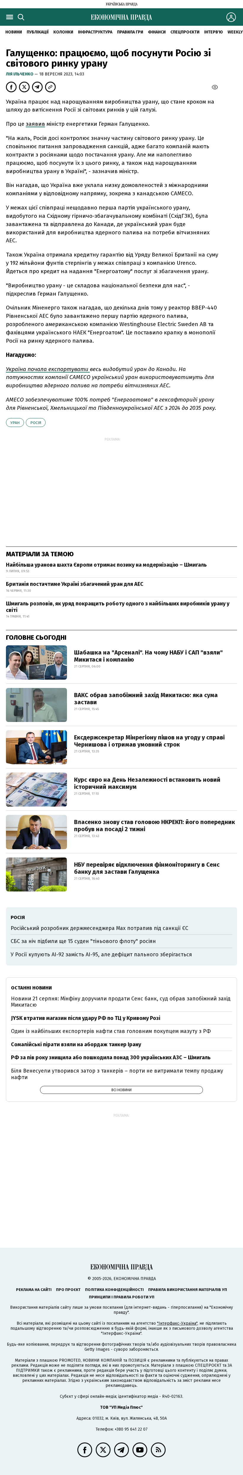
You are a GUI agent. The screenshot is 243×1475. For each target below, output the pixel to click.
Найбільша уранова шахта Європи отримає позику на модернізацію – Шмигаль (106, 565)
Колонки (63, 32)
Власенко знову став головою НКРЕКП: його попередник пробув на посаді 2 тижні (154, 825)
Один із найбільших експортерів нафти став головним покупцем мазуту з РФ (111, 1031)
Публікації (38, 32)
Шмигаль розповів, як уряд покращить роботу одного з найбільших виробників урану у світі (117, 606)
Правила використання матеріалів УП (187, 1289)
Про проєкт (68, 1289)
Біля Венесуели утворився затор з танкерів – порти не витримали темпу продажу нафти (117, 1074)
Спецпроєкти (184, 32)
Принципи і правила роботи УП (121, 1297)
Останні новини (31, 988)
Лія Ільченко (20, 74)
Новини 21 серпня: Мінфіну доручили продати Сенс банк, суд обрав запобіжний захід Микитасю (121, 1001)
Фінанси (157, 32)
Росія (35, 422)
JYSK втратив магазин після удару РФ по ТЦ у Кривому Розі (85, 1018)
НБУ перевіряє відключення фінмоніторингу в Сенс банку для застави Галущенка (147, 868)
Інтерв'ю (213, 32)
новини (13, 32)
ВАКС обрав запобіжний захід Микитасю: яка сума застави (146, 698)
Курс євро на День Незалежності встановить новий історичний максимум (147, 783)
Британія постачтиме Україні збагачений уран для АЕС (74, 584)
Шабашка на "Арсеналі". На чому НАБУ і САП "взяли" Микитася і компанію (148, 656)
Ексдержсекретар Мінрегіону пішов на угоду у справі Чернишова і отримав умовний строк (149, 741)
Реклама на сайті (34, 1289)
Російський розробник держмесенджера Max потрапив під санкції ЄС (99, 928)
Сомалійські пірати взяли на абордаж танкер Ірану (76, 1044)
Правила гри (130, 32)
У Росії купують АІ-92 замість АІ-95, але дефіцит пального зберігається (101, 954)
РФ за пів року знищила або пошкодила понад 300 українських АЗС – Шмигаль (111, 1057)
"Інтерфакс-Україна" (177, 1323)
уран (15, 422)
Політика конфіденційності (114, 1289)
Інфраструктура (95, 32)
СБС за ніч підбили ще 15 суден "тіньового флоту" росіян (83, 941)
